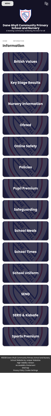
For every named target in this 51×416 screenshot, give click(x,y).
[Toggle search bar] (40, 3)
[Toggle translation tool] (46, 3)
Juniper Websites (33, 360)
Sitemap (25, 368)
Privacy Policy (18, 370)
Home (5, 41)
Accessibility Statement (25, 365)
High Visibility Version (25, 363)
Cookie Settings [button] (31, 370)
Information (18, 41)
